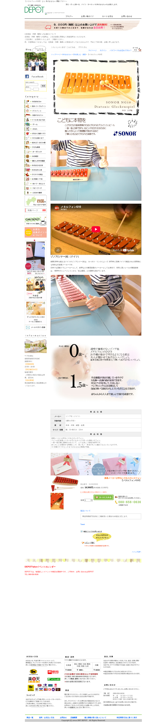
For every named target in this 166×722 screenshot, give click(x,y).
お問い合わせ (126, 16)
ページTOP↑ (136, 552)
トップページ (56, 54)
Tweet (82, 524)
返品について (85, 511)
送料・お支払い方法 (46, 717)
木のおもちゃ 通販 (53, 1)
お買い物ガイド (87, 16)
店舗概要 (73, 717)
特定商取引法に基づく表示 (127, 717)
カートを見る (107, 16)
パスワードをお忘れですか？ (121, 50)
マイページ (92, 50)
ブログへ (69, 16)
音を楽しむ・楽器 (79, 54)
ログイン (103, 50)
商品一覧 (30, 717)
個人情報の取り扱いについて (95, 717)
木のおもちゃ (67, 54)
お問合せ (63, 717)
